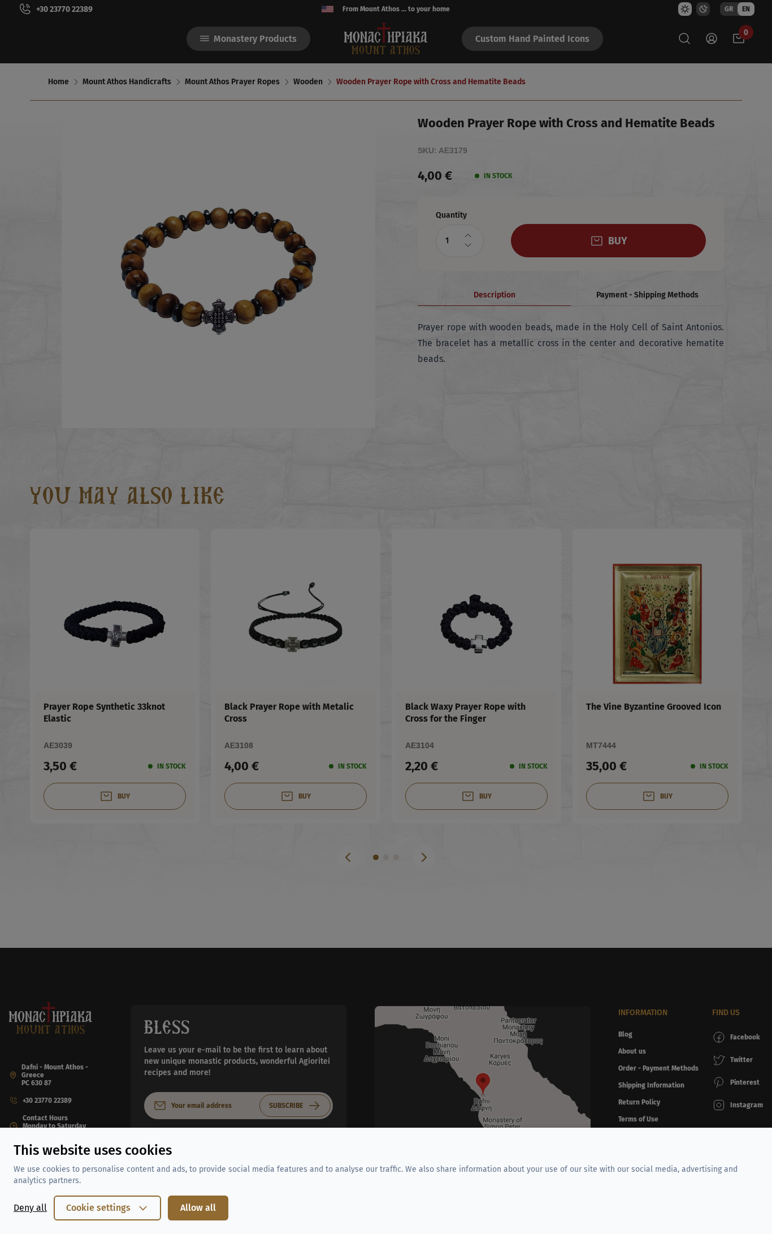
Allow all (198, 1207)
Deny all (30, 1207)
